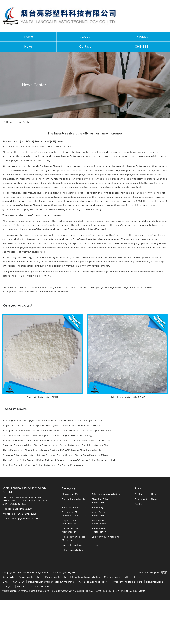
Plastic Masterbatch (73, 499)
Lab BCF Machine (72, 545)
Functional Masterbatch (75, 507)
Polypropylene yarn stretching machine (51, 581)
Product (142, 36)
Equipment (140, 499)
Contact (85, 46)
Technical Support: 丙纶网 (153, 572)
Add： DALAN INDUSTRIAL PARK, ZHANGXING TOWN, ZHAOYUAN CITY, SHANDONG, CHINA (24, 500)
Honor (154, 494)
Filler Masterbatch (72, 550)
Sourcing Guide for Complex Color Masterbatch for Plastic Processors (42, 465)
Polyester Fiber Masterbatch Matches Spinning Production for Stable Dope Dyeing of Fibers (55, 455)
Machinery (98, 507)
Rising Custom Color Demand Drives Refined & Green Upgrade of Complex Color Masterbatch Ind (58, 460)
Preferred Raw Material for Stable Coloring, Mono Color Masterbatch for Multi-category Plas (55, 445)
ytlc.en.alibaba (133, 577)
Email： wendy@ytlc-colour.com (21, 518)
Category (69, 488)
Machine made (112, 577)
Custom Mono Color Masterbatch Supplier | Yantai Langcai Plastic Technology (47, 435)
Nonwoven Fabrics (73, 494)
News (28, 46)
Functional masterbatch (86, 577)
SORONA (18, 581)
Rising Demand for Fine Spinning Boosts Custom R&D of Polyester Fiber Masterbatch (51, 450)
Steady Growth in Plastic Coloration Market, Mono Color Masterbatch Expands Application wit (56, 430)
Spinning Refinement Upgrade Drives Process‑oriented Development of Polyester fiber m (53, 420)
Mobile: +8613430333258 (17, 508)
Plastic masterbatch (56, 577)
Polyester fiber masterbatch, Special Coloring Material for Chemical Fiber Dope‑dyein (51, 425)
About (85, 36)
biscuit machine (39, 586)
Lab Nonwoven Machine (105, 536)
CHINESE (141, 46)
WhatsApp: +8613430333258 (19, 513)
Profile (138, 494)
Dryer (95, 545)
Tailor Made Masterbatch (106, 494)
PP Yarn (21, 586)
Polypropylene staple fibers (126, 581)
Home (28, 36)
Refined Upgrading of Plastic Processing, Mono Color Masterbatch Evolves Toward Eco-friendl (56, 440)
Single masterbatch (30, 577)
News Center (23, 122)
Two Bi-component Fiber (92, 581)
